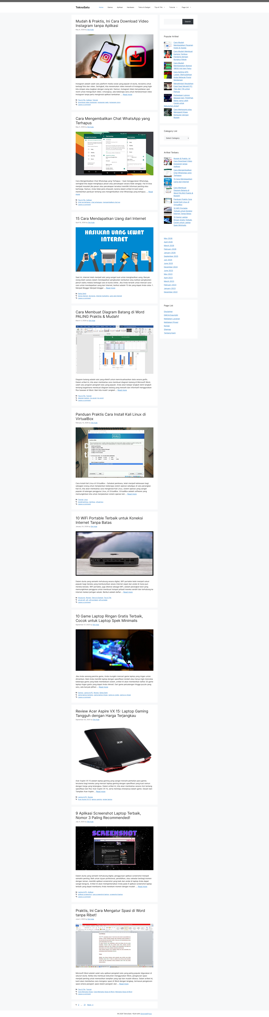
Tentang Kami (170, 333)
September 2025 (171, 256)
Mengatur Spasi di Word (123, 992)
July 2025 (168, 260)
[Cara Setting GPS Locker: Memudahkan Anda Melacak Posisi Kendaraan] (168, 75)
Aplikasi (120, 7)
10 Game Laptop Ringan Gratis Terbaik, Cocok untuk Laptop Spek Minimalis (109, 618)
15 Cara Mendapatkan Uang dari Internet (111, 218)
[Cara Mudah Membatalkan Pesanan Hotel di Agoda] (168, 45)
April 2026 (168, 242)
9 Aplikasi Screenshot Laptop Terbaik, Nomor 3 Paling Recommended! (108, 815)
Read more (127, 94)
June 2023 (168, 271)
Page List (185, 7)
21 (85, 1005)
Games (110, 7)
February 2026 (170, 249)
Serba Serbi (82, 293)
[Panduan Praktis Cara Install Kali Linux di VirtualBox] (168, 201)
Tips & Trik (158, 7)
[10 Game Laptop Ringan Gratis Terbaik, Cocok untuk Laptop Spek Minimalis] (168, 220)
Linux (86, 499)
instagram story (115, 102)
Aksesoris (81, 598)
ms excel (93, 398)
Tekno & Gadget (144, 7)
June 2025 (168, 263)
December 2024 (171, 267)
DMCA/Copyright (171, 315)
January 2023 (170, 288)
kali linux (92, 502)
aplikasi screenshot (85, 894)
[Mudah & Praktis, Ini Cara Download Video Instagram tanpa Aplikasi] (168, 161)
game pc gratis (113, 695)
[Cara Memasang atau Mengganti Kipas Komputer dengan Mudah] (168, 112)
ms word (100, 398)
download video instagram (87, 102)
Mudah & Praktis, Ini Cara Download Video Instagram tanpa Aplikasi (112, 23)
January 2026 (170, 253)
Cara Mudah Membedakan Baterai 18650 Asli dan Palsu (183, 65)
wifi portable (103, 600)
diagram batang (83, 398)
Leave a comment (84, 104)
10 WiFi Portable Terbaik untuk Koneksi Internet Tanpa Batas (109, 520)
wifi (87, 600)
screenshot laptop (116, 894)
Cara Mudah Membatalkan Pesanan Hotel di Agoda (183, 45)
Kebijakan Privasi (171, 322)
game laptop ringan (101, 695)
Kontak (167, 326)
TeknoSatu (83, 7)
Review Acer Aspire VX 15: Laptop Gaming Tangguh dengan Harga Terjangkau (112, 713)
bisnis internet (83, 296)
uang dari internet (116, 296)
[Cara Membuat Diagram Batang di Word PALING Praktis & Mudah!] (168, 190)
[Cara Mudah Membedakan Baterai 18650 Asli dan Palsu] (168, 66)
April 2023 (168, 278)
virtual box (99, 502)
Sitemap (167, 329)
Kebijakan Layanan (172, 319)
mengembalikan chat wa (111, 202)
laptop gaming (97, 799)
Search (188, 21)
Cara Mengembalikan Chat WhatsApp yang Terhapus (183, 172)
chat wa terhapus (84, 202)
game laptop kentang (85, 695)
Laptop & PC (88, 693)
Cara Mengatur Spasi (85, 992)
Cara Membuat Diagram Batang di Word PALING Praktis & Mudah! (110, 314)
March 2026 (169, 246)
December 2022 (170, 292)
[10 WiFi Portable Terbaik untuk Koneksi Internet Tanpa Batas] (168, 211)
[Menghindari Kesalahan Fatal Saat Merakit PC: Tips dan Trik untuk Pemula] (168, 86)
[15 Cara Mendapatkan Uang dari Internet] (168, 182)
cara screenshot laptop (101, 894)
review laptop (107, 799)
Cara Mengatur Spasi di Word (104, 992)
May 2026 (168, 238)
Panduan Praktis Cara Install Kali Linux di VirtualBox (183, 202)
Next (90, 1005)
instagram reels (103, 102)
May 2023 (168, 274)
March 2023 (169, 281)
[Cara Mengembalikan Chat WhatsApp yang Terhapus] (168, 173)
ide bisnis (92, 296)
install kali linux (83, 502)
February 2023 (170, 285)
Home (101, 7)
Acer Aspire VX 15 (84, 799)
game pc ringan (125, 695)
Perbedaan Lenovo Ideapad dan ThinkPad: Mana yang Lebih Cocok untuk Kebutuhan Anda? (178, 100)
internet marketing (102, 296)
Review (88, 598)
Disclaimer (168, 312)
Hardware (130, 7)
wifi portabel (93, 600)
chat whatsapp (96, 202)
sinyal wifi (81, 600)
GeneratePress (146, 1014)
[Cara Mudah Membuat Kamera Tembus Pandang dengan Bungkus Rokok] (168, 54)
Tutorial (172, 7)
